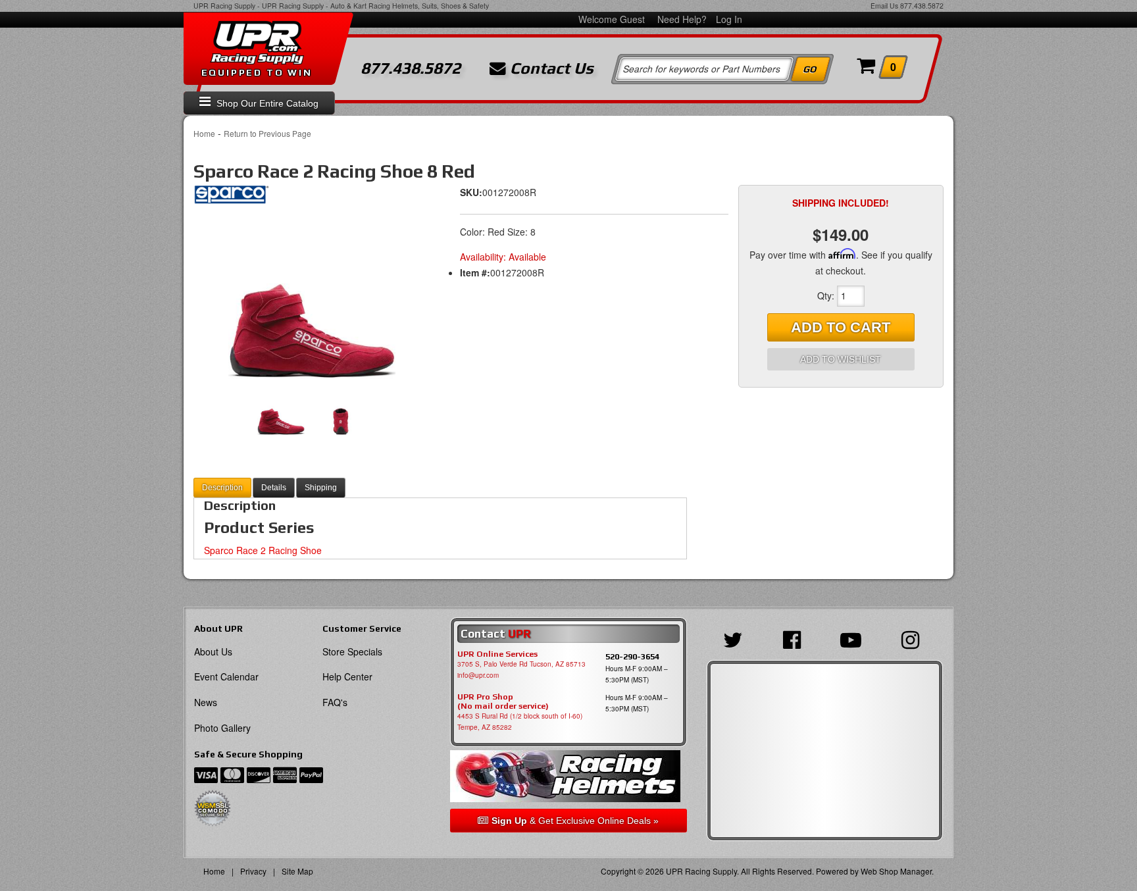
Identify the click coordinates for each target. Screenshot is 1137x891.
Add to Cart (840, 327)
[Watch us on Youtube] (854, 638)
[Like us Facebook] (795, 638)
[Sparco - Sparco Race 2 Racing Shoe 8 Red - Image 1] (311, 297)
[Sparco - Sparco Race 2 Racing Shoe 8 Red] (231, 198)
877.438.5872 (922, 6)
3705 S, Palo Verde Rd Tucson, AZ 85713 (521, 664)
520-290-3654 (632, 656)
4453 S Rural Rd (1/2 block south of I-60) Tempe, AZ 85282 (519, 721)
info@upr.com (478, 675)
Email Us (884, 6)
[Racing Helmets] (568, 776)
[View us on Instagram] (913, 638)
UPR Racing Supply (224, 6)
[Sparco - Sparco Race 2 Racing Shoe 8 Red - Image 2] (340, 412)
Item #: (475, 272)
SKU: (471, 192)
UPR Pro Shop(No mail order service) (503, 701)
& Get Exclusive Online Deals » (575, 820)
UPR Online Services (497, 654)
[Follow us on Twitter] (736, 638)
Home (204, 133)
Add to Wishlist (840, 359)
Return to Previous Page (267, 133)
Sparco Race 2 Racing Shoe (263, 550)
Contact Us (550, 68)
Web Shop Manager (896, 871)
